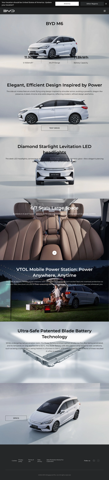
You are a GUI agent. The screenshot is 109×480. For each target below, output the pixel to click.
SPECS (16, 418)
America (67, 4)
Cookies (14, 460)
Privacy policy (20, 460)
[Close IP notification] (106, 3)
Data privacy (39, 460)
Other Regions (92, 4)
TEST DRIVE (54, 128)
